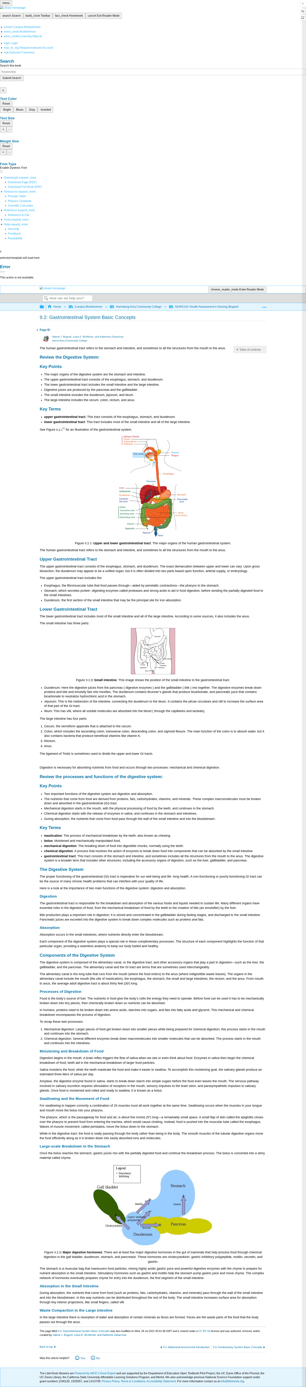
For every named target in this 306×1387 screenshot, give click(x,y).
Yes (82, 1358)
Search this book (10, 65)
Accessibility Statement (161, 1381)
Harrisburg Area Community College (138, 306)
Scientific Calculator (20, 205)
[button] (14, 233)
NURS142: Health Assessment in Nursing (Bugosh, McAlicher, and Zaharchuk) (224, 306)
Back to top (46, 1346)
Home (57, 306)
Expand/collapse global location (264, 305)
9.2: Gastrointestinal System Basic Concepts (84, 1330)
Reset (6, 103)
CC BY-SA (204, 1330)
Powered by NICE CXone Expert (95, 1373)
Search (46, 298)
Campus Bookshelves (88, 306)
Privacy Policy (110, 1381)
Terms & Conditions (133, 1381)
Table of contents (250, 349)
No (98, 1358)
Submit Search (11, 77)
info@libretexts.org (232, 1381)
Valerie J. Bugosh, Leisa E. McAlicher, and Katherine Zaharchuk (87, 336)
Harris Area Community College (69, 340)
